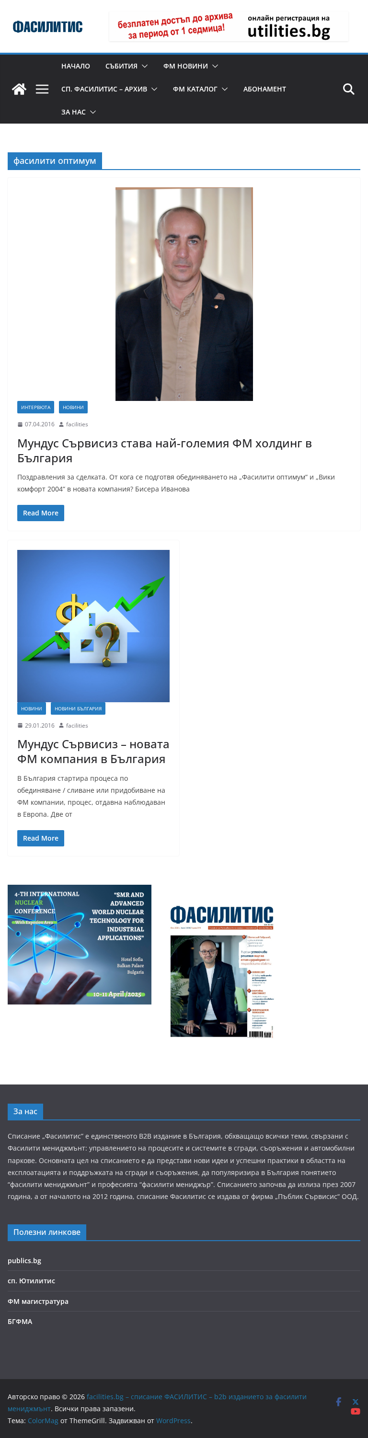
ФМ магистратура (38, 1301)
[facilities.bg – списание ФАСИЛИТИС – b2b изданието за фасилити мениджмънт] (19, 89)
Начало (75, 65)
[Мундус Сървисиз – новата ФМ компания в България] (93, 626)
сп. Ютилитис (31, 1280)
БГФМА (20, 1321)
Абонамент (264, 88)
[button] (143, 66)
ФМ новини (185, 65)
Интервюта (35, 407)
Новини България (78, 708)
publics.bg (24, 1260)
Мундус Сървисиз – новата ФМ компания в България (93, 751)
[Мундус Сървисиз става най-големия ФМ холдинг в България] (184, 294)
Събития (121, 65)
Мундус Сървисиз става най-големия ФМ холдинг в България (164, 450)
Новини (73, 407)
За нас (73, 111)
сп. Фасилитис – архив (104, 88)
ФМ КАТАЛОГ (195, 88)
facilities (77, 424)
